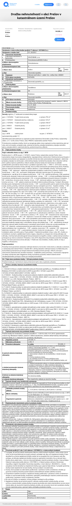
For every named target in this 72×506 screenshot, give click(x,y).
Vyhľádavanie (65, 5)
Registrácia (48, 4)
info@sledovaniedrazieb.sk (39, 504)
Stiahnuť (59, 39)
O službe (37, 4)
